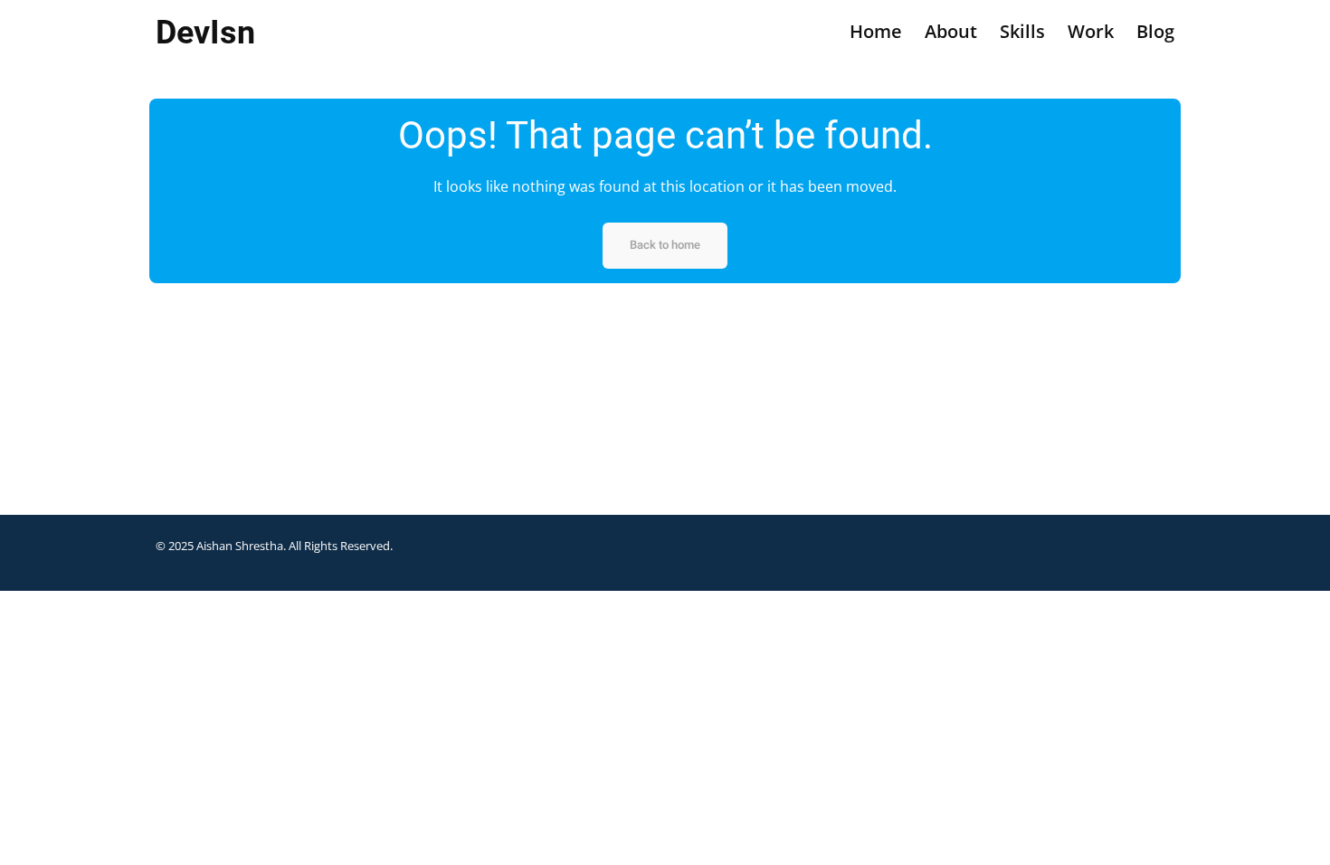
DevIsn (205, 33)
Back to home (665, 244)
